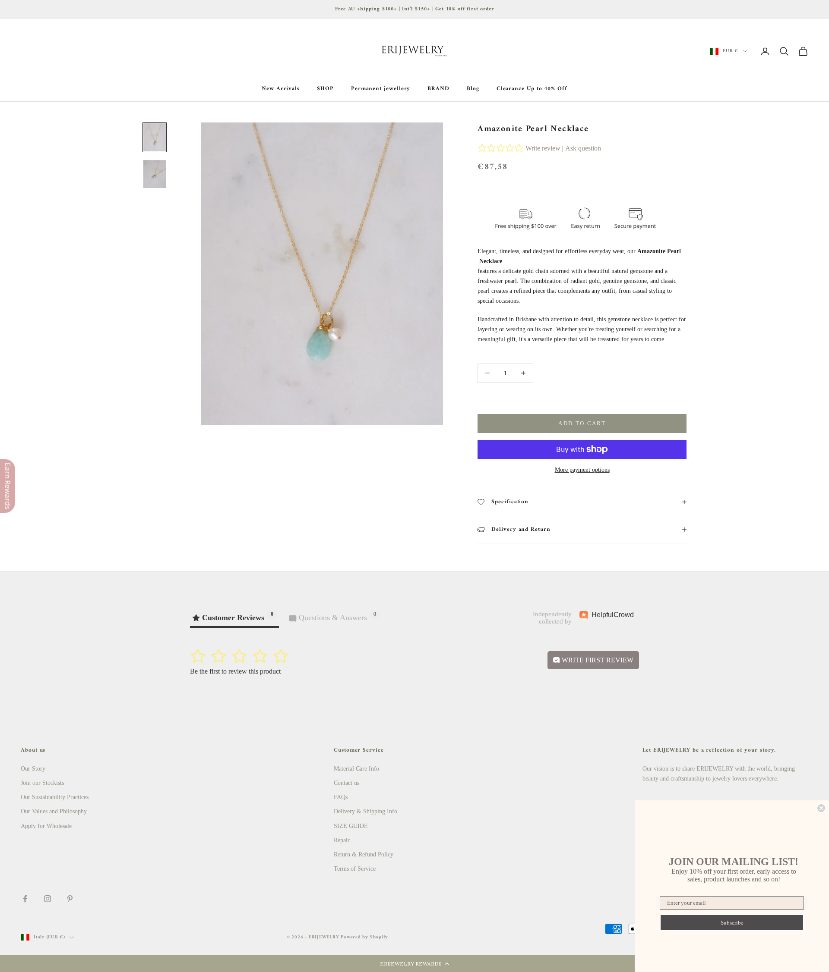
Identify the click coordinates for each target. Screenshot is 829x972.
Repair (342, 840)
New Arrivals (281, 89)
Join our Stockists (42, 783)
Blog (473, 89)
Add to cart (582, 423)
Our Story (33, 768)
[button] (414, 963)
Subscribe (732, 922)
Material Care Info (356, 768)
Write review (542, 148)
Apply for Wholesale (46, 826)
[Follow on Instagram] (47, 898)
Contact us (346, 783)
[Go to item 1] (154, 137)
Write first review (596, 660)
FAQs (341, 797)
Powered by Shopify (364, 937)
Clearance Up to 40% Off (532, 89)
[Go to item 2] (154, 174)
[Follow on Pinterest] (70, 898)
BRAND (438, 89)
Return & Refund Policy (363, 854)
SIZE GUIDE (351, 826)
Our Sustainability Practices (55, 797)
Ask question (583, 148)
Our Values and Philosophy (54, 811)
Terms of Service (355, 868)
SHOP (325, 89)
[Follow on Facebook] (25, 898)
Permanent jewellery (381, 89)
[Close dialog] (821, 808)
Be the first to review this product (235, 671)
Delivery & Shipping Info (365, 811)
